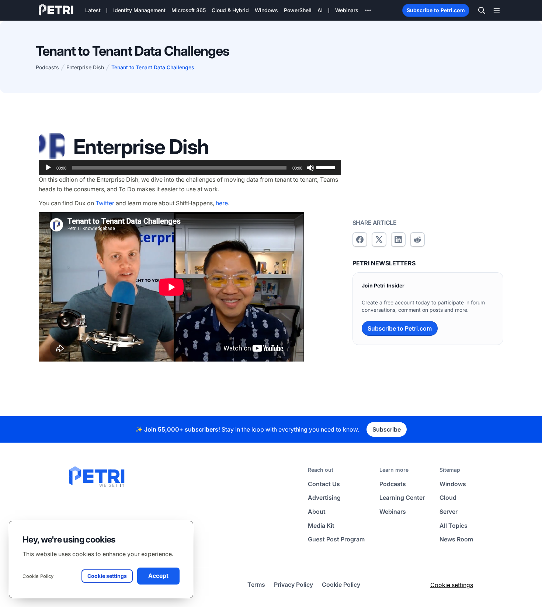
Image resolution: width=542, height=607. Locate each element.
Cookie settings (451, 585)
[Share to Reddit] (417, 239)
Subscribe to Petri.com (436, 10)
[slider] (326, 167)
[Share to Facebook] (359, 239)
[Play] (48, 167)
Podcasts (47, 67)
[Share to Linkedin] (398, 239)
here (222, 203)
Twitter (104, 203)
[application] (190, 167)
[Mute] (310, 167)
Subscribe (386, 429)
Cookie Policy (37, 576)
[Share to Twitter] (379, 239)
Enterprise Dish (85, 67)
